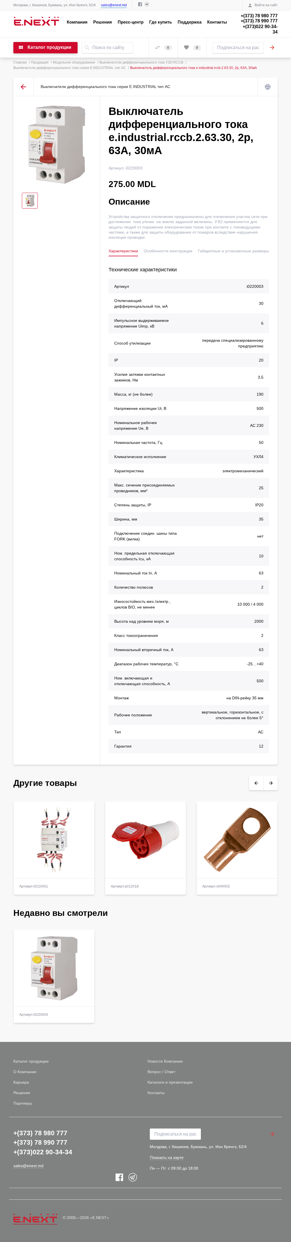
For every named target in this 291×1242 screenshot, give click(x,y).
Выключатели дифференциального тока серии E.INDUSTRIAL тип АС (69, 68)
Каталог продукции (31, 1061)
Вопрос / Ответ (161, 1071)
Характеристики (123, 251)
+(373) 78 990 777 (259, 20)
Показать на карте (167, 1157)
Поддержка (189, 22)
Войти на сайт (266, 5)
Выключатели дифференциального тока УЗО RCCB (141, 62)
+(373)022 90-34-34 (260, 29)
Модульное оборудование (74, 62)
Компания (77, 22)
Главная (20, 62)
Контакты (217, 22)
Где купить (160, 22)
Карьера (21, 1082)
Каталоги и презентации (170, 1082)
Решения (102, 22)
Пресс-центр (131, 22)
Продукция (40, 62)
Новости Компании (165, 1061)
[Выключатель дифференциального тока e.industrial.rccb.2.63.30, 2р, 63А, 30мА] (56, 144)
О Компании (24, 1071)
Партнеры (22, 1103)
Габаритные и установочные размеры (233, 251)
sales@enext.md (114, 5)
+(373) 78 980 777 (259, 15)
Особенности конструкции (168, 251)
